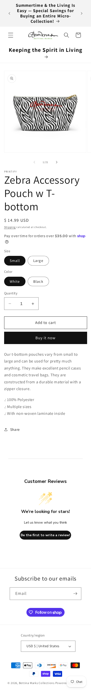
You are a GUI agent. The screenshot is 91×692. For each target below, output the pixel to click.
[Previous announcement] (9, 13)
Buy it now (45, 337)
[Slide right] (56, 162)
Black (38, 281)
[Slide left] (34, 162)
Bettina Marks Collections (37, 683)
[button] (11, 35)
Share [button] (15, 429)
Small (15, 260)
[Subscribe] (75, 593)
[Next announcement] (81, 13)
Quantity (11, 293)
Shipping (10, 227)
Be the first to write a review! (45, 535)
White (15, 281)
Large (38, 260)
